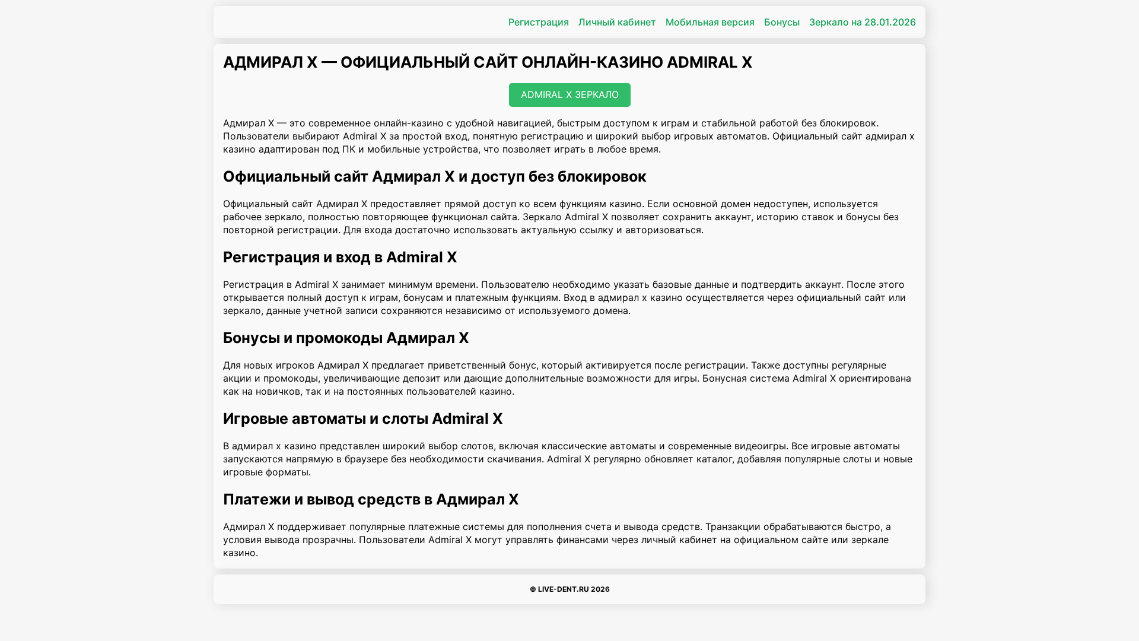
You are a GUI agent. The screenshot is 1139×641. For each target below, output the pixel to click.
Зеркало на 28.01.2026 (862, 22)
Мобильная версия (710, 22)
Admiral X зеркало (570, 94)
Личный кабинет (617, 22)
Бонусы (782, 22)
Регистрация (538, 22)
